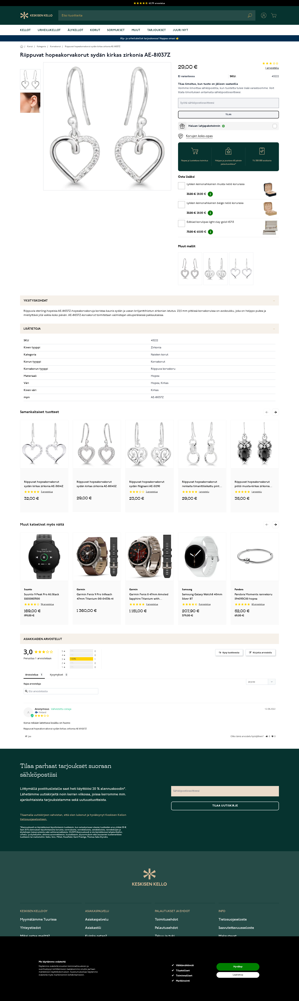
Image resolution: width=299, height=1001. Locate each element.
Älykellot (75, 30)
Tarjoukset (156, 30)
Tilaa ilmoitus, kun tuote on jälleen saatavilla (208, 84)
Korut (95, 30)
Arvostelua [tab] (31, 674)
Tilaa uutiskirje (225, 805)
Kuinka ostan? (96, 936)
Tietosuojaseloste (233, 919)
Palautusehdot (166, 928)
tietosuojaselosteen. (33, 819)
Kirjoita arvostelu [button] (262, 652)
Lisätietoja (32, 328)
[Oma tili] (263, 15)
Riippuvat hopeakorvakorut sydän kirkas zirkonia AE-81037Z (92, 46)
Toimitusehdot (166, 919)
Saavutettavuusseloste (236, 928)
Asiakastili (93, 928)
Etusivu (21, 46)
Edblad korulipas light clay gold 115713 (210, 222)
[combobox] (156, 15)
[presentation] (179, 123)
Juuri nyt (180, 30)
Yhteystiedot (30, 928)
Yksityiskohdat (36, 300)
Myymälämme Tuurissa (38, 919)
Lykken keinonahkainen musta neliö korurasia (215, 184)
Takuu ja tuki (165, 936)
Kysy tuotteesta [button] (231, 652)
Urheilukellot (49, 30)
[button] (275, 412)
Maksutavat (228, 936)
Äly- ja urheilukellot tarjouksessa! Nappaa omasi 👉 (149, 38)
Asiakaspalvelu (96, 919)
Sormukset (116, 30)
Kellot (25, 30)
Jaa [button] (29, 736)
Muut (136, 30)
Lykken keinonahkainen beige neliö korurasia (215, 203)
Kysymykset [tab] (56, 674)
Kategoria (41, 46)
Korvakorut (55, 46)
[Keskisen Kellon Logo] (36, 15)
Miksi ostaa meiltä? (35, 936)
